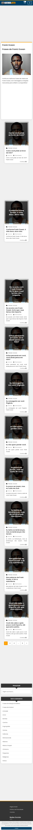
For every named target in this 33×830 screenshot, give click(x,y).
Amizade (5, 711)
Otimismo (6, 749)
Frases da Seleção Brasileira (11, 703)
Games (5, 730)
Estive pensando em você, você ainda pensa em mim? (16, 358)
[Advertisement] (16, 24)
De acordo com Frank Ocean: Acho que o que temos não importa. (15, 310)
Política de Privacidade (16, 809)
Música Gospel (7, 745)
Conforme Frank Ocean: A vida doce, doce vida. (16, 230)
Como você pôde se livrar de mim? (16, 152)
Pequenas (6, 753)
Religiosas (6, 757)
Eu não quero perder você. (16, 445)
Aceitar (16, 828)
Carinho (5, 722)
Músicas (5, 742)
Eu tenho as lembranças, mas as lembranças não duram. (15, 532)
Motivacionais (7, 738)
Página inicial (13, 807)
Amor (4, 715)
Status (5, 761)
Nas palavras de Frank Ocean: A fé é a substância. (15, 579)
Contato (12, 812)
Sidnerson (9, 155)
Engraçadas (6, 726)
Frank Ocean (12, 148)
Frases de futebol (8, 707)
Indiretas (5, 734)
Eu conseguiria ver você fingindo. (15, 402)
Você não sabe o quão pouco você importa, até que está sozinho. (15, 625)
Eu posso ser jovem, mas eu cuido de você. (15, 487)
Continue (22, 161)
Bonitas (5, 719)
